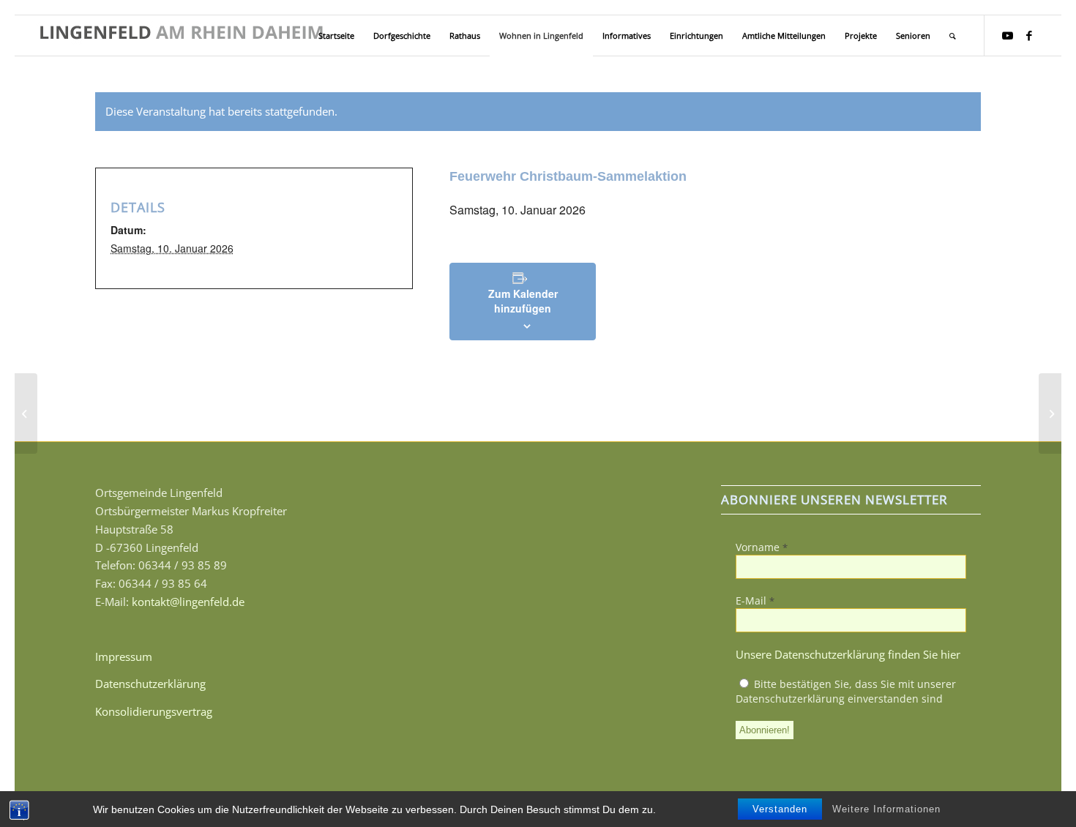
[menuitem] (336, 35)
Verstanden (779, 809)
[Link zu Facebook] (1029, 35)
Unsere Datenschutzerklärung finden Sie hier (848, 654)
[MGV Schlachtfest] (26, 413)
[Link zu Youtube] (1007, 35)
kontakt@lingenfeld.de (188, 601)
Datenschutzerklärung (150, 683)
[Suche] (952, 35)
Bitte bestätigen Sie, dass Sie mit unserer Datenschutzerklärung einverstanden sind (846, 691)
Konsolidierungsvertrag (153, 711)
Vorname (762, 547)
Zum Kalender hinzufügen (523, 300)
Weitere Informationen (886, 809)
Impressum (123, 656)
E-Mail (755, 600)
